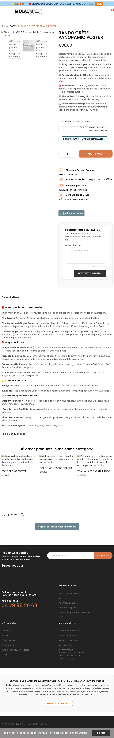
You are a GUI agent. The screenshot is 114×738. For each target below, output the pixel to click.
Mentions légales (67, 607)
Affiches (5, 635)
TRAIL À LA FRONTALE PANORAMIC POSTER (95, 471)
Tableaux (6, 630)
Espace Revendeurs (68, 630)
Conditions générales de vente (74, 612)
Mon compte (65, 645)
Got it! (101, 733)
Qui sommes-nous (68, 593)
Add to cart (96, 153)
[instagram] (8, 569)
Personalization (73, 245)
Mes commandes (67, 640)
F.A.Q (61, 617)
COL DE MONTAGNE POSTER (55, 468)
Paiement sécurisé (68, 602)
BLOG (4, 654)
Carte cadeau (8, 640)
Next (50, 34)
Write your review (73, 213)
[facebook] (2, 569)
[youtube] (20, 569)
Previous (7, 34)
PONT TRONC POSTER (14, 471)
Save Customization (89, 273)
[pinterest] (14, 569)
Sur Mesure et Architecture (15, 649)
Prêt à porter (8, 645)
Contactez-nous (67, 635)
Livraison (62, 598)
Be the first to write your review (59, 526)
